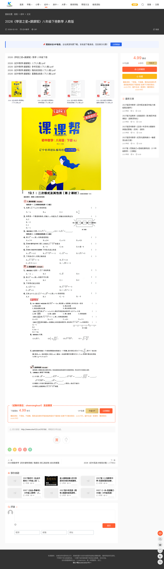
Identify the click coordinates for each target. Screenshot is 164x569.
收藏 (141, 76)
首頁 (21, 4)
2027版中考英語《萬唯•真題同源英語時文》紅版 (69, 491)
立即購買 (106, 411)
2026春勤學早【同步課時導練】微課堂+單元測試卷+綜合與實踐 (33, 463)
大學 (63, 4)
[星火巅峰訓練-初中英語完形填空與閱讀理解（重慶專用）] (51, 481)
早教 (29, 4)
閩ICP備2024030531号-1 (82, 563)
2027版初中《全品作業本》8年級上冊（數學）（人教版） (31, 479)
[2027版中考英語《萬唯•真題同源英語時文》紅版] (51, 493)
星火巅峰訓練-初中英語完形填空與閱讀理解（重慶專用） (69, 479)
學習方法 (85, 4)
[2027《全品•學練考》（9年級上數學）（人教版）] (15, 493)
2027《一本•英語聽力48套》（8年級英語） (105, 491)
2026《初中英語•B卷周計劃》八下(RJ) (99, 463)
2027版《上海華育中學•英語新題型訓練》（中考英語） (104, 479)
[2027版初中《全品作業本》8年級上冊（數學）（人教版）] (15, 481)
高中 (55, 4)
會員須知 (96, 4)
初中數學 (25, 29)
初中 (46, 4)
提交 (109, 525)
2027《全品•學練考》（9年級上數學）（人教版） (32, 491)
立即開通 (116, 44)
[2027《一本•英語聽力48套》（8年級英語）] (88, 493)
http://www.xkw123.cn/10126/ (34, 429)
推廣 (157, 29)
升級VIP (92, 411)
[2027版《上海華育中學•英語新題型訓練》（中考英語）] (88, 481)
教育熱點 (74, 4)
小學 (37, 4)
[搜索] (142, 4)
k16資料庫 (9, 4)
